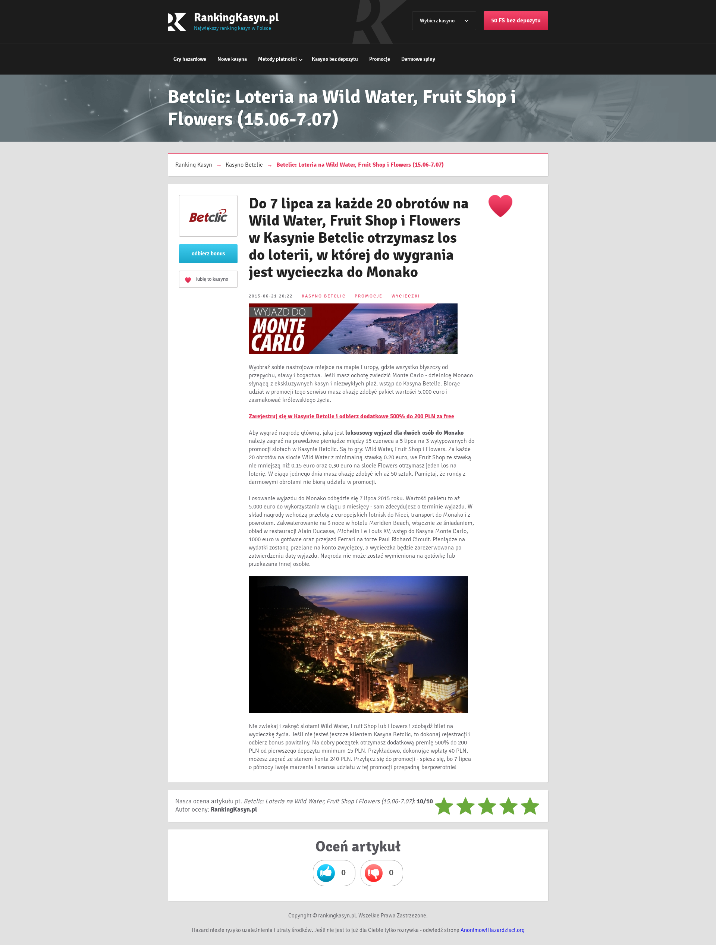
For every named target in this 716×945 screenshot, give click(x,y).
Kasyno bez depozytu (335, 59)
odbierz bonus (208, 253)
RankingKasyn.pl (236, 17)
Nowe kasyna (232, 59)
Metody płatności (277, 59)
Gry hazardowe (189, 59)
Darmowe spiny (418, 59)
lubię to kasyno (212, 279)
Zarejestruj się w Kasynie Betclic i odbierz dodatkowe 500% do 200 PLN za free (351, 416)
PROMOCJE (369, 296)
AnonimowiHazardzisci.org (493, 930)
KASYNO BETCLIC (324, 296)
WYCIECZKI (406, 296)
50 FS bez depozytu (516, 20)
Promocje (379, 59)
